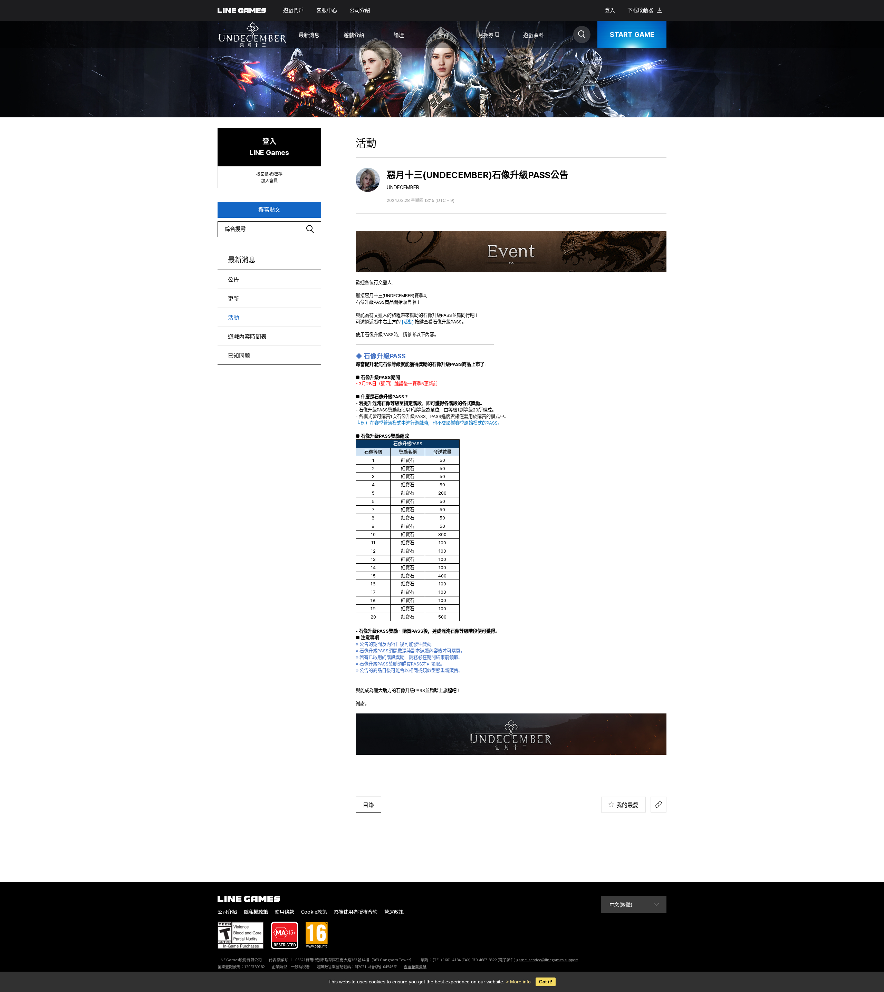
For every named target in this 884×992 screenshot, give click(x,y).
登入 (610, 10)
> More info (518, 981)
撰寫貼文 (269, 209)
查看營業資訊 (415, 966)
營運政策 (394, 912)
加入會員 (269, 180)
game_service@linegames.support (547, 959)
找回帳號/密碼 (269, 174)
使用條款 (284, 912)
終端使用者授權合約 (355, 912)
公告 (233, 279)
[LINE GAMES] (254, 899)
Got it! (545, 981)
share (658, 805)
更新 (233, 298)
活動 (233, 317)
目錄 (368, 805)
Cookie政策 (314, 912)
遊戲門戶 (293, 10)
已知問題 (239, 355)
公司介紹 (359, 10)
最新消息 (242, 260)
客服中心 (326, 10)
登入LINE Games (269, 147)
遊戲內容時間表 (247, 336)
